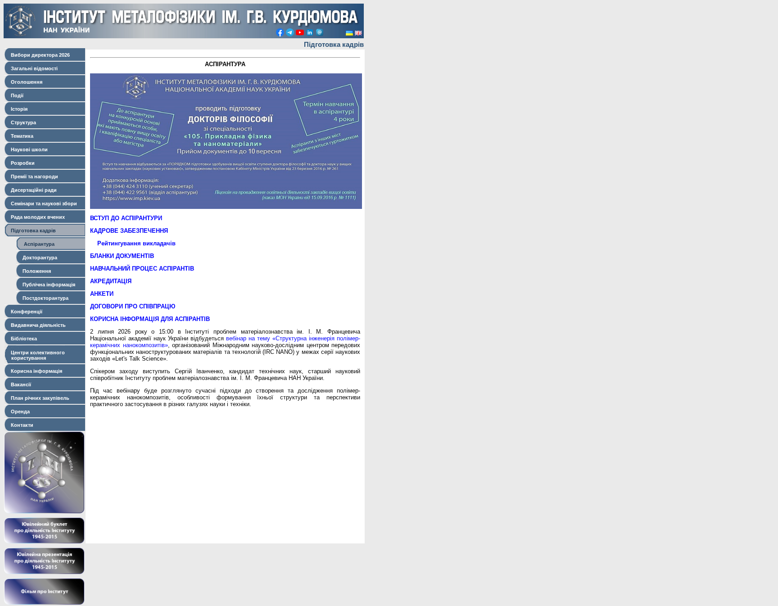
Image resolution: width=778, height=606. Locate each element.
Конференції (25, 311)
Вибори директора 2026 (39, 55)
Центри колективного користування (35, 355)
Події (15, 95)
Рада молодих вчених (36, 217)
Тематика (20, 136)
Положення (35, 271)
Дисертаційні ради (32, 190)
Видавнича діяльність (37, 325)
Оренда (19, 411)
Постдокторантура (44, 298)
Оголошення (25, 82)
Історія (17, 109)
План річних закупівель (38, 398)
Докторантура (38, 257)
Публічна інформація (47, 284)
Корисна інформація (35, 371)
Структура (22, 122)
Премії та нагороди (33, 176)
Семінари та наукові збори (42, 203)
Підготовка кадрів (32, 230)
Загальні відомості (33, 68)
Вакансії (19, 384)
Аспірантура (37, 244)
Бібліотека (22, 338)
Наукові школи (28, 149)
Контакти (20, 425)
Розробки (21, 163)
